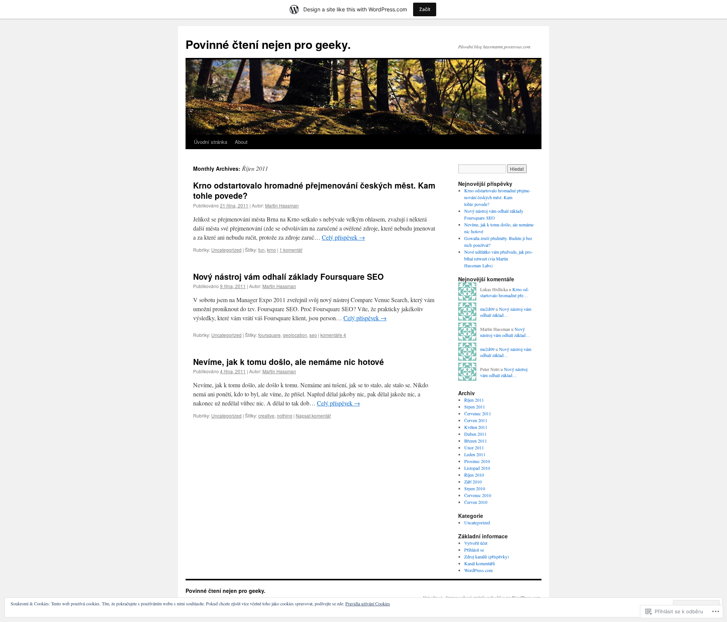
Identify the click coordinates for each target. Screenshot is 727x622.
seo (313, 335)
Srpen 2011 (474, 407)
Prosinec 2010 (477, 461)
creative (266, 415)
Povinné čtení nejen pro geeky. (268, 44)
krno (271, 249)
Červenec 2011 (477, 413)
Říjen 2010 (474, 475)
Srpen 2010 (474, 488)
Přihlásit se (474, 550)
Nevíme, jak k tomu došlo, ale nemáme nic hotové (288, 361)
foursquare (269, 335)
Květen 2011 (475, 427)
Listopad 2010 (477, 468)
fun (261, 249)
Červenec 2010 (477, 495)
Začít (424, 9)
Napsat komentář (313, 415)
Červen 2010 (475, 502)
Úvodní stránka (210, 141)
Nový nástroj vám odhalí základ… (505, 312)
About (241, 141)
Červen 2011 (475, 420)
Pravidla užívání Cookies (367, 603)
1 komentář (291, 249)
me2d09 (487, 309)
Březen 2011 (475, 441)
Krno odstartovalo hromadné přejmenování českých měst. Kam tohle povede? (314, 190)
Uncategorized (226, 249)
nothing (284, 415)
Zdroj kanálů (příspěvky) (486, 556)
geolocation (295, 335)
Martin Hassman (282, 205)
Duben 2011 (475, 434)
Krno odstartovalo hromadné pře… (504, 292)
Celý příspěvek (343, 237)
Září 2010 (473, 482)
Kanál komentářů (479, 563)
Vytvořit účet (475, 543)
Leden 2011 (474, 454)
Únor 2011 (474, 447)
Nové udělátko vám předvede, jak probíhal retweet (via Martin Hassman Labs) (498, 258)
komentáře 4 (333, 335)
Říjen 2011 (474, 400)
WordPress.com (478, 570)
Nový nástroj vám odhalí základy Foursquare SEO (288, 276)
